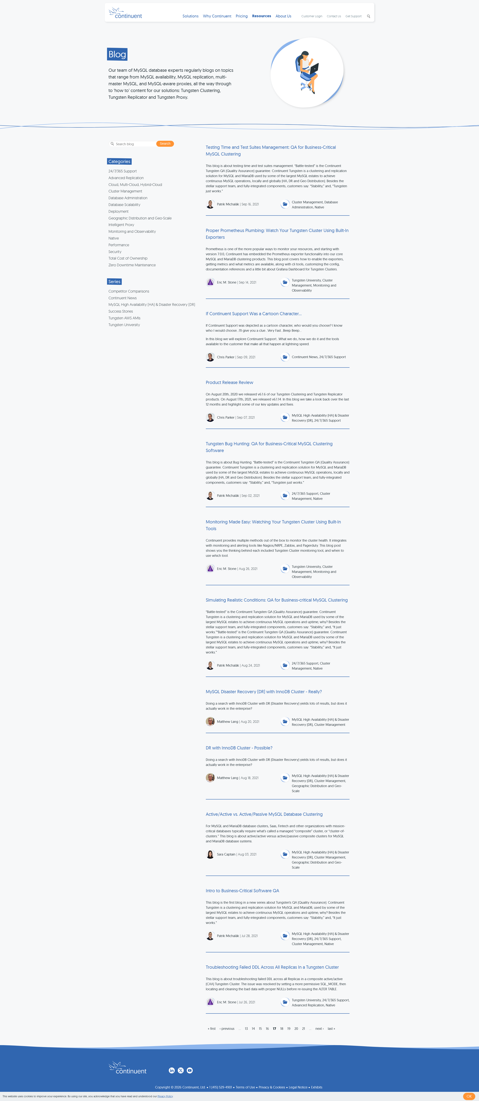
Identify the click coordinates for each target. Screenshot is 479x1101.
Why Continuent (217, 16)
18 (281, 1028)
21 (303, 1028)
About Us (283, 16)
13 (246, 1028)
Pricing (242, 16)
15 (260, 1028)
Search (368, 16)
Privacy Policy (165, 1096)
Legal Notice (298, 1087)
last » (331, 1028)
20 (296, 1028)
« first (212, 1028)
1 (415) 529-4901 (220, 1087)
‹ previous (227, 1028)
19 (288, 1028)
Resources (261, 16)
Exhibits (316, 1087)
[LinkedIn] (172, 1070)
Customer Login (311, 16)
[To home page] (127, 1067)
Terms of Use (245, 1087)
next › (319, 1028)
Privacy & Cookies (272, 1087)
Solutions (191, 16)
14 (253, 1028)
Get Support (353, 16)
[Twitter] (181, 1070)
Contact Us (334, 16)
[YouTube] (190, 1070)
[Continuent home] (125, 12)
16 (267, 1028)
